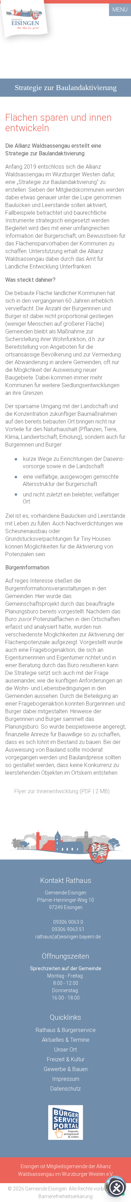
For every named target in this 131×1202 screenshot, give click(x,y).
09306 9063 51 (68, 929)
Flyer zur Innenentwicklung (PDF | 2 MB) (61, 791)
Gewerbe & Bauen (66, 1069)
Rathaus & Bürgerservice (66, 1030)
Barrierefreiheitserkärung (65, 1196)
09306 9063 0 (68, 922)
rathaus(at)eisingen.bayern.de (68, 936)
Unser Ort (65, 1049)
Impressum (65, 1079)
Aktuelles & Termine (65, 1040)
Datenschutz (65, 1088)
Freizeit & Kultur (66, 1059)
